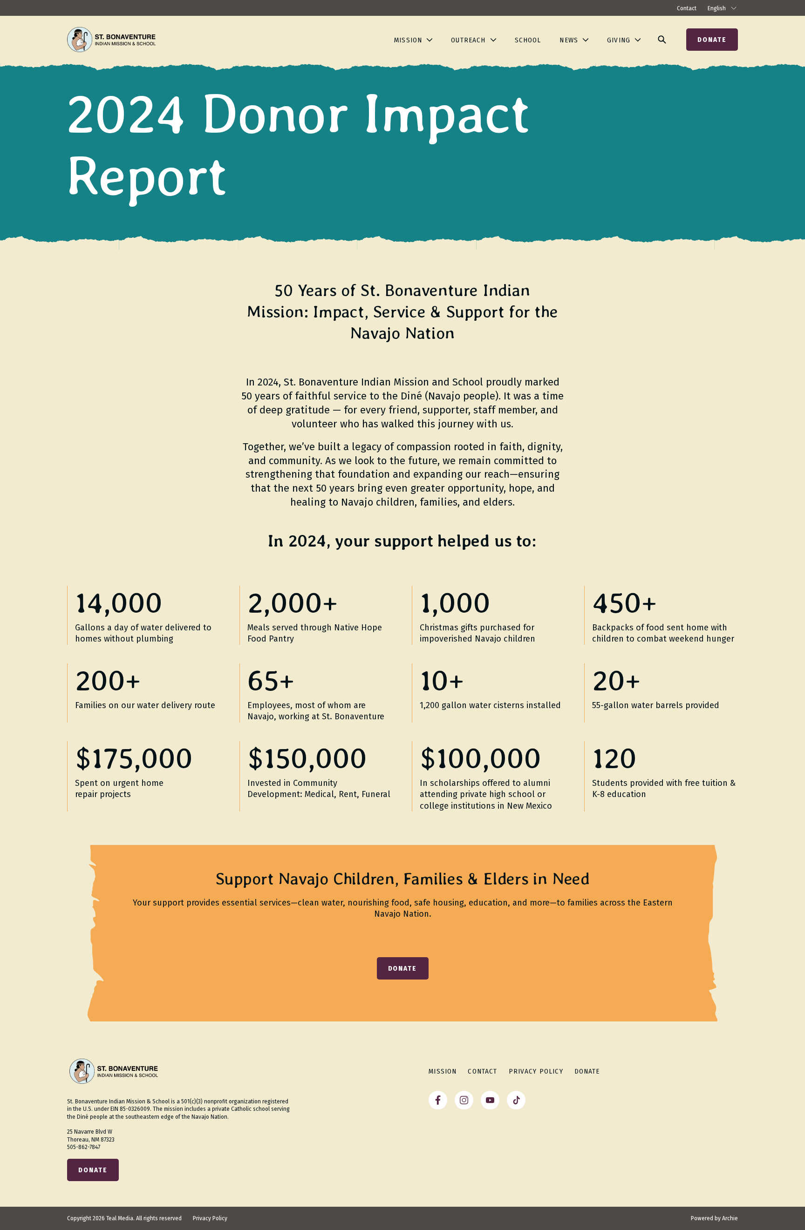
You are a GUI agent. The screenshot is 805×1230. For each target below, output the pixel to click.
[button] (93, 1170)
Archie (730, 1218)
